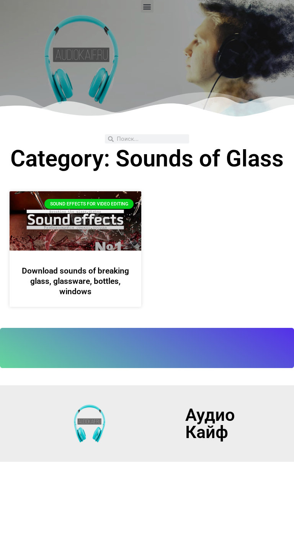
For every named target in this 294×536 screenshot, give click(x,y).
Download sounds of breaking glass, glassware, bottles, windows (75, 281)
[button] (147, 6)
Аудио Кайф (210, 423)
